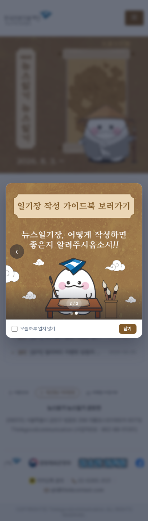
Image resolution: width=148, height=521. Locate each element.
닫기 (127, 328)
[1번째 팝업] (71, 313)
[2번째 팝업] (76, 313)
